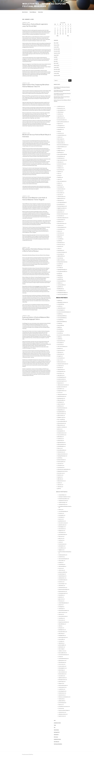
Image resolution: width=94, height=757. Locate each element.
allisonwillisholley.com (62, 623)
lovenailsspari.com (60, 402)
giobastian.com (61, 597)
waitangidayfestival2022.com (62, 292)
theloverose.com (61, 536)
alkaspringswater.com (61, 398)
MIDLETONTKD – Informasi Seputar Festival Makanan (44, 5)
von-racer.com (59, 392)
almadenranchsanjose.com (62, 252)
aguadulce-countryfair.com (62, 427)
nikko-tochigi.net (61, 648)
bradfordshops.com (60, 250)
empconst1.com (60, 194)
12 (70, 28)
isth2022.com (59, 300)
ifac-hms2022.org (60, 331)
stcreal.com (59, 175)
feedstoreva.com (60, 475)
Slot (54, 727)
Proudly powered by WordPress (27, 754)
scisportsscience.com (62, 712)
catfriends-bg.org (60, 112)
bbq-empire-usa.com (61, 473)
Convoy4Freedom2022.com (62, 271)
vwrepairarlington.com (62, 494)
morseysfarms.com (60, 465)
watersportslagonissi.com (61, 227)
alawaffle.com (60, 562)
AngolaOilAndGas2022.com (62, 269)
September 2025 (57, 53)
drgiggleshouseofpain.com (62, 208)
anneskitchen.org (61, 556)
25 (68, 31)
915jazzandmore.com (61, 425)
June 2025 (56, 59)
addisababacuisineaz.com (63, 714)
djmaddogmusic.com (62, 629)
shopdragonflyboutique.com (62, 455)
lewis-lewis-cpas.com (61, 244)
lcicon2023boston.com (61, 290)
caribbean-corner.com (62, 650)
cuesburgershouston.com (62, 504)
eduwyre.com (59, 231)
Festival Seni (40, 12)
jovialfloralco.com (60, 221)
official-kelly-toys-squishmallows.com (63, 469)
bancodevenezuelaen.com (62, 119)
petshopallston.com (61, 545)
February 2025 (56, 65)
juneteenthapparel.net (62, 702)
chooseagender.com (60, 125)
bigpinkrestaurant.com (61, 198)
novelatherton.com (61, 689)
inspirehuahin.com (60, 200)
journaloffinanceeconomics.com (64, 706)
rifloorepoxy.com (61, 600)
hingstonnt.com (60, 123)
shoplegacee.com (60, 167)
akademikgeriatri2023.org (61, 315)
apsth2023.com (60, 286)
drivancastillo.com (61, 639)
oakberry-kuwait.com (61, 404)
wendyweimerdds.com (61, 188)
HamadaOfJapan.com (61, 156)
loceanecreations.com (62, 666)
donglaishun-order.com (61, 417)
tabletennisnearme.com (61, 480)
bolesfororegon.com (61, 681)
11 (68, 28)
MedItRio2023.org (60, 288)
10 (65, 28)
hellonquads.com (60, 352)
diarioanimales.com (60, 354)
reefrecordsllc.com (61, 560)
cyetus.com (59, 248)
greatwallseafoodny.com (62, 534)
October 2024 (56, 73)
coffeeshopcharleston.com (62, 394)
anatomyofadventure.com (63, 637)
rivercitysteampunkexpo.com (63, 654)
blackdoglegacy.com (62, 526)
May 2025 (55, 61)
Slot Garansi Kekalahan (58, 743)
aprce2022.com (60, 263)
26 (70, 31)
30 (62, 33)
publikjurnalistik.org (61, 700)
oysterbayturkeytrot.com (62, 587)
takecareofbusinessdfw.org (62, 154)
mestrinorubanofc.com (62, 687)
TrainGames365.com (61, 142)
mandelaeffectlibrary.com (61, 135)
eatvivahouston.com (62, 528)
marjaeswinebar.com (61, 369)
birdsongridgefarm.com (62, 668)
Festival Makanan (33, 12)
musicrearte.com (60, 463)
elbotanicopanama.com (61, 361)
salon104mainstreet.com (61, 396)
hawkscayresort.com (61, 350)
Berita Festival (25, 12)
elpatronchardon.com (61, 415)
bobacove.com (60, 448)
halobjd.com (59, 148)
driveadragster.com (61, 515)
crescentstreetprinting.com (63, 511)
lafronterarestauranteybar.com (63, 589)
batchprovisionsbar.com (61, 459)
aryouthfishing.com (61, 564)
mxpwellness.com (61, 618)
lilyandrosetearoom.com (62, 591)
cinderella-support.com (61, 196)
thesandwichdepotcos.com (62, 206)
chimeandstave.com (62, 532)
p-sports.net (60, 542)
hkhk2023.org (59, 275)
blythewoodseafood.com (61, 444)
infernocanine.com (61, 620)
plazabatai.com (60, 348)
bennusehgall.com (60, 342)
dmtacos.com (60, 509)
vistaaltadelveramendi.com (63, 500)
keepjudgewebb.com (62, 635)
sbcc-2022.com (60, 267)
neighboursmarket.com (62, 677)
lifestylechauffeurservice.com (62, 213)
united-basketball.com (62, 566)
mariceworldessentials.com (62, 421)
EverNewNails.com (60, 215)
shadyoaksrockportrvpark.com (62, 363)
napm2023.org (60, 277)
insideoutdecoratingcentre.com (62, 217)
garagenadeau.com (60, 211)
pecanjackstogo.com (62, 574)
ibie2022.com (59, 265)
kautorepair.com (60, 367)
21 (57, 31)
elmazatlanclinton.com (61, 371)
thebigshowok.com (61, 530)
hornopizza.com (61, 513)
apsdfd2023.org (60, 279)
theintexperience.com (61, 108)
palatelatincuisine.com (62, 524)
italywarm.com (61, 704)
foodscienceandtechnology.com (64, 710)
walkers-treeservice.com (62, 612)
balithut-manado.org (60, 259)
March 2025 (56, 63)
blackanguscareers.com (62, 679)
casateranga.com (61, 608)
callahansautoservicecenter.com (63, 384)
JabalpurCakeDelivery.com (62, 146)
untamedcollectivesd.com (63, 616)
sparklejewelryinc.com (62, 577)
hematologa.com (61, 517)
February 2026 (56, 45)
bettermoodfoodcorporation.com (63, 121)
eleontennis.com (60, 246)
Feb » (68, 35)
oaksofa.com (59, 482)
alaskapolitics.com (60, 129)
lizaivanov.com (61, 519)
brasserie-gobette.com (61, 461)
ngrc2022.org (59, 240)
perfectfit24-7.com (60, 388)
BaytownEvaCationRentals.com (62, 144)
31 (65, 33)
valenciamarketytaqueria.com (63, 558)
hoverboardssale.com (61, 127)
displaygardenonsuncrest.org (62, 471)
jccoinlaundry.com (60, 365)
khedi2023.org (59, 313)
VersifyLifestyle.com (60, 158)
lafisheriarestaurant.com (61, 423)
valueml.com (59, 179)
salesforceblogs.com (61, 140)
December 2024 (57, 69)
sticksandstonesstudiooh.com (63, 610)
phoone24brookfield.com (61, 450)
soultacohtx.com (60, 484)
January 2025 (56, 67)
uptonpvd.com (61, 604)
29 (60, 33)
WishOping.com (60, 165)
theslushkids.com (61, 595)
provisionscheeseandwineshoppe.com (64, 311)
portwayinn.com (61, 627)
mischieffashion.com (61, 229)
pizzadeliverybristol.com (61, 379)
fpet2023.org (59, 236)
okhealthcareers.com (61, 106)
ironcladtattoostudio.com (62, 579)
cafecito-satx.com (61, 570)
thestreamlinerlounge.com (63, 685)
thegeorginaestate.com (61, 442)
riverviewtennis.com (60, 467)
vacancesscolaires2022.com (62, 294)
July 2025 (55, 57)
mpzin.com (59, 173)
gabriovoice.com (61, 538)
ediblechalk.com (60, 478)
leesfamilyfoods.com (61, 242)
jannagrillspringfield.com (61, 411)
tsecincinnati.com (60, 344)
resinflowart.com (61, 540)
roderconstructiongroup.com (62, 346)
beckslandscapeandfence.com (63, 498)
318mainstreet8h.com (61, 400)
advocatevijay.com (60, 254)
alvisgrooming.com (60, 440)
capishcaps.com (60, 486)
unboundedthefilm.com (61, 110)
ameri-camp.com (60, 190)
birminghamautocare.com (61, 432)
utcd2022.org (59, 323)
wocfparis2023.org (60, 304)
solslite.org (60, 625)
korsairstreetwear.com (62, 544)
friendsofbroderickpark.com (62, 407)
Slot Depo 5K (56, 734)
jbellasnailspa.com (60, 436)
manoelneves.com (60, 133)
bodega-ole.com (61, 683)
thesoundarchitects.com (62, 631)
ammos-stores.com (61, 664)
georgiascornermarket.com (62, 386)
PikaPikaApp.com (60, 152)
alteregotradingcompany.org (62, 261)
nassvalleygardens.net (62, 691)
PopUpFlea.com (60, 177)
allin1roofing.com (61, 633)
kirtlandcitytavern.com (62, 660)
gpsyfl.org (59, 488)
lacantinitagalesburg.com (61, 377)
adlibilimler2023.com (61, 256)
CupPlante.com (60, 171)
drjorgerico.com (60, 185)
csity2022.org (59, 338)
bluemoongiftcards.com (62, 652)
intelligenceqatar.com (61, 150)
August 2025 (56, 55)
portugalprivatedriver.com (61, 390)
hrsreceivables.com (60, 192)
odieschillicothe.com (60, 375)
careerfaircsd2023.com (61, 284)
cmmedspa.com (61, 641)
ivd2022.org (59, 336)
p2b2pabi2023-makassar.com (62, 302)
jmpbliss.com (59, 183)
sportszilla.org (59, 457)
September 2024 (57, 75)
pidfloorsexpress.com (61, 117)
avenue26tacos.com (62, 547)
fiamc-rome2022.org (61, 419)
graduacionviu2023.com (62, 572)
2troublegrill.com (61, 606)
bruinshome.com (61, 581)
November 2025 (57, 51)
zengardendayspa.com (62, 575)
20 (55, 31)
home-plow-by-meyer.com (63, 522)
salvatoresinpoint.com (61, 219)
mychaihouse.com (60, 438)
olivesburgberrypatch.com (63, 593)
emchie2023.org (60, 319)
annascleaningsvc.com (62, 583)
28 (57, 33)
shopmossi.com (61, 614)
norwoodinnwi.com (61, 675)
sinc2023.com (59, 306)
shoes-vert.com (60, 359)
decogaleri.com (60, 356)
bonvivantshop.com (60, 169)
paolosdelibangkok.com (61, 446)
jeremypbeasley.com (61, 204)
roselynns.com (59, 137)
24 (65, 31)
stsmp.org (59, 131)
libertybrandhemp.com (62, 673)
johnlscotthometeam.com (61, 223)
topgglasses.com (61, 549)
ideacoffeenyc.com (60, 373)
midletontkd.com (61, 643)
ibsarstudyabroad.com (61, 340)
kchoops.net (60, 656)
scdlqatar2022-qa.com (61, 308)
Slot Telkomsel (56, 741)
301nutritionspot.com (62, 662)
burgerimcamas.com (62, 716)
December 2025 (57, 49)
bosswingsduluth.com (61, 430)
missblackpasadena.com (62, 554)
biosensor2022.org (60, 325)
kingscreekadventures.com (62, 160)
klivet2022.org (59, 329)
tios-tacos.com (61, 568)
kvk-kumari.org (61, 708)
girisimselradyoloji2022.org (62, 321)
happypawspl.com (60, 382)
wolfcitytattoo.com (61, 585)
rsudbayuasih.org (61, 698)
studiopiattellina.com (61, 409)
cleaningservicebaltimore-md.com (64, 496)
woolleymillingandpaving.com (63, 602)
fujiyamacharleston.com (61, 413)
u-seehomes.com (60, 225)
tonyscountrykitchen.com (61, 434)
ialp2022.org (59, 327)
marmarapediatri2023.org (61, 317)
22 (60, 31)
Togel (55, 725)
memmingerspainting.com (62, 202)
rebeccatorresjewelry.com (61, 181)
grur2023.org (59, 273)
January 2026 (56, 47)
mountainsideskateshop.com (63, 658)
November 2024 (57, 71)
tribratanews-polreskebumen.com (64, 696)
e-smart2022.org (60, 238)
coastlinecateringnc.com (62, 502)
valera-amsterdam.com (62, 671)
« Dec (57, 35)
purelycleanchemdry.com (61, 163)
